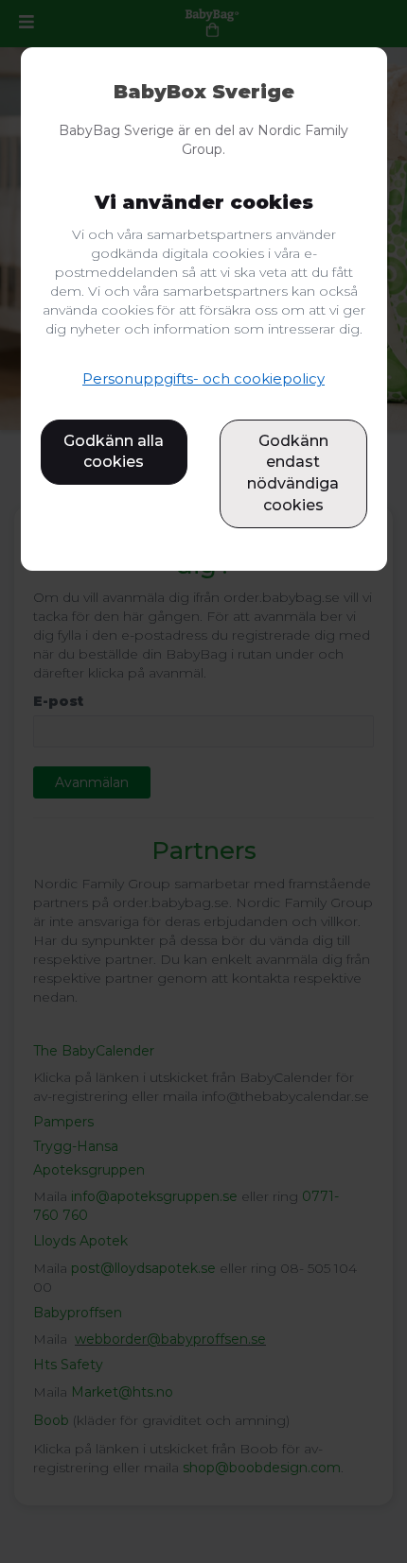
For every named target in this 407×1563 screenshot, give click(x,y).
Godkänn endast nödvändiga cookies (293, 473)
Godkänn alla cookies (113, 452)
